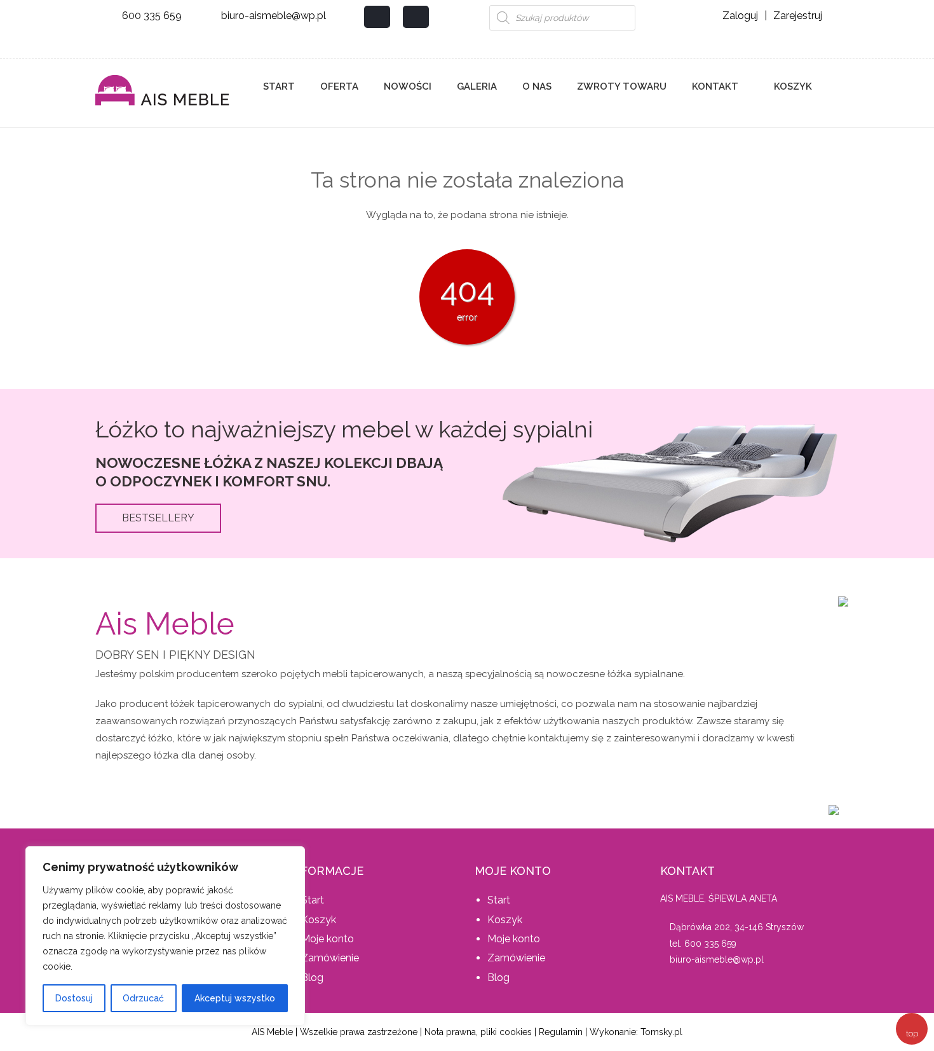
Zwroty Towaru (622, 86)
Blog (312, 978)
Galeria (477, 86)
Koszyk (791, 86)
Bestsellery (158, 518)
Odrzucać (143, 998)
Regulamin (561, 1032)
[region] (165, 936)
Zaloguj (740, 16)
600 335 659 (152, 16)
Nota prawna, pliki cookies (478, 1032)
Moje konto (327, 939)
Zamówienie (330, 958)
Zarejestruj (797, 16)
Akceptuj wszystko (234, 998)
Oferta (339, 86)
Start (279, 86)
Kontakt (715, 86)
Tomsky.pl (661, 1032)
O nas (537, 86)
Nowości (407, 86)
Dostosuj (74, 998)
